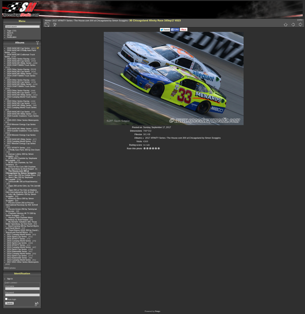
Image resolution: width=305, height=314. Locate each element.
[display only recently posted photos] (37, 42)
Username (9, 286)
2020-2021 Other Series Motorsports (23, 120)
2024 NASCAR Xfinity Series (19, 74)
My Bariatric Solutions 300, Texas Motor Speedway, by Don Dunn (21, 223)
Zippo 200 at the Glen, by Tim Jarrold (24, 186)
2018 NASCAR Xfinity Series (19, 139)
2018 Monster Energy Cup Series (21, 135)
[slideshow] (55, 24)
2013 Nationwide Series (17, 258)
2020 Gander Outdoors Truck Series (23, 116)
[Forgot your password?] (36, 304)
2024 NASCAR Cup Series (18, 71)
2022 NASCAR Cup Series (18, 93)
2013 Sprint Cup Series (17, 256)
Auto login (11, 299)
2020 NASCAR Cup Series (18, 112)
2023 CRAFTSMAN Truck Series (21, 86)
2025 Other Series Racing (18, 69)
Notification (11, 37)
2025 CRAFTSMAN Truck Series (21, 65)
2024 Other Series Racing (18, 80)
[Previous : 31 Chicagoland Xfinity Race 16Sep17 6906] (293, 24)
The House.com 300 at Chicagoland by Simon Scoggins (21, 172)
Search (10, 33)
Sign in (10, 279)
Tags (9, 31)
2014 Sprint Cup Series (17, 249)
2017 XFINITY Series (16, 148)
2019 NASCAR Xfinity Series (19, 129)
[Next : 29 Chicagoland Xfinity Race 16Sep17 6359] (300, 24)
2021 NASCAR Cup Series (18, 103)
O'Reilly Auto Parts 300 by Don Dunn (24, 150)
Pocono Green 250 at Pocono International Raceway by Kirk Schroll (22, 204)
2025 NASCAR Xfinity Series (19, 63)
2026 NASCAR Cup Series (18, 48)
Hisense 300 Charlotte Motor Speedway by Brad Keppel (19, 218)
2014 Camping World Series (19, 253)
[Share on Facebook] (175, 30)
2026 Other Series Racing (18, 59)
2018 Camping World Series (19, 141)
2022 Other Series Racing (18, 101)
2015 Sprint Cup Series (17, 243)
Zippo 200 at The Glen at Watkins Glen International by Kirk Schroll (21, 191)
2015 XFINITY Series (16, 245)
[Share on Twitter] (165, 30)
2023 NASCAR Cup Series (18, 82)
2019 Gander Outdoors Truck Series (23, 131)
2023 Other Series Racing (18, 90)
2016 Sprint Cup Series (17, 237)
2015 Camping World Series (19, 247)
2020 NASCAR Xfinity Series (19, 114)
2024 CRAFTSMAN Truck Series (21, 76)
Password (9, 292)
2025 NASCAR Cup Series (18, 61)
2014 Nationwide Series (17, 251)
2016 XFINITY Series (16, 239)
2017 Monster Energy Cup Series (21, 143)
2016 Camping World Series (19, 241)
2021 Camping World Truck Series (22, 107)
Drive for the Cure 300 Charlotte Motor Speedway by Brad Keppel (21, 168)
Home (48, 20)
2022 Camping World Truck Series (22, 97)
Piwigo (157, 311)
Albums (19, 42)
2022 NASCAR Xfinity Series (19, 95)
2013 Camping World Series (19, 260)
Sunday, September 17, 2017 (157, 127)
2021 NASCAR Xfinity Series (19, 105)
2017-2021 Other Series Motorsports (23, 262)
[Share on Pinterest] (183, 30)
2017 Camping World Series (19, 234)
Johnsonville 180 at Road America (22, 181)
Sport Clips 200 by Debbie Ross (22, 175)
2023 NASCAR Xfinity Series (19, 84)
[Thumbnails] (285, 24)
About (9, 35)
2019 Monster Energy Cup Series (21, 124)
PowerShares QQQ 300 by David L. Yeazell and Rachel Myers (22, 231)
